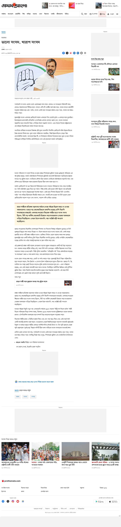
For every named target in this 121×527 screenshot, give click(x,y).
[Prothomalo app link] (99, 501)
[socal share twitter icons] (67, 54)
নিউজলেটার (81, 509)
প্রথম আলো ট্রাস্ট (64, 488)
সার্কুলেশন (55, 509)
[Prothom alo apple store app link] (113, 501)
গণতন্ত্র (33, 397)
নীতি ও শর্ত (64, 509)
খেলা (40, 14)
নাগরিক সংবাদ (6, 488)
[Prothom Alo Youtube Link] (18, 502)
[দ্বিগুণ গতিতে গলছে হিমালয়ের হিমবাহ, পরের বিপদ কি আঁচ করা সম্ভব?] (99, 5)
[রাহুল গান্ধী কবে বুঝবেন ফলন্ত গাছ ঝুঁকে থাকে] (68, 282)
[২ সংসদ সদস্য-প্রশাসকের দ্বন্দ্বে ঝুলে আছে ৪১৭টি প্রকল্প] (105, 451)
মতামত (35, 14)
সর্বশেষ (4, 14)
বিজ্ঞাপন (47, 509)
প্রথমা (22, 491)
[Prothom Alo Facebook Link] (4, 502)
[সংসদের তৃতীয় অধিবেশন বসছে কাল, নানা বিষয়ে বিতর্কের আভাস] (113, 129)
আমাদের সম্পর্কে (38, 509)
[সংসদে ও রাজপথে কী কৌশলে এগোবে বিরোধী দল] (113, 71)
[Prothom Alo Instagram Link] (13, 502)
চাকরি (52, 14)
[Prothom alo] (14, 5)
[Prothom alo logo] (11, 481)
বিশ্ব (23, 14)
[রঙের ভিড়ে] (72, 5)
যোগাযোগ (72, 509)
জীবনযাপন (60, 14)
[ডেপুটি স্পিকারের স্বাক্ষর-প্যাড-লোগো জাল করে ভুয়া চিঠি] (75, 451)
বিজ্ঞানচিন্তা (44, 488)
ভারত (17, 397)
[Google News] (23, 502)
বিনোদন (46, 14)
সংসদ (25, 397)
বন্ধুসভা (82, 488)
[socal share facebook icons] (64, 54)
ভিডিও (67, 14)
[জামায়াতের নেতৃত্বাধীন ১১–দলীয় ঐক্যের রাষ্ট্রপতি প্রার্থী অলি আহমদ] (15, 451)
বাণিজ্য (29, 14)
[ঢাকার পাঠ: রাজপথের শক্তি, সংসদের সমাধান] (45, 451)
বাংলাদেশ (10, 14)
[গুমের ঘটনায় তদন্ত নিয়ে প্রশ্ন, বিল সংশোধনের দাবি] (113, 87)
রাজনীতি (17, 14)
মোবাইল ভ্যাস (44, 491)
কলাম (3, 32)
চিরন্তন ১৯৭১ (103, 488)
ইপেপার (4, 491)
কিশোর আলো (25, 488)
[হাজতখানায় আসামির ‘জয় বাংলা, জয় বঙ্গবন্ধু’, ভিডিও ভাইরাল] (45, 5)
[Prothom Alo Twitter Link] (8, 502)
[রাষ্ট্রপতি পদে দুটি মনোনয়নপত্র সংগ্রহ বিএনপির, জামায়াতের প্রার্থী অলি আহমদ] (113, 144)
